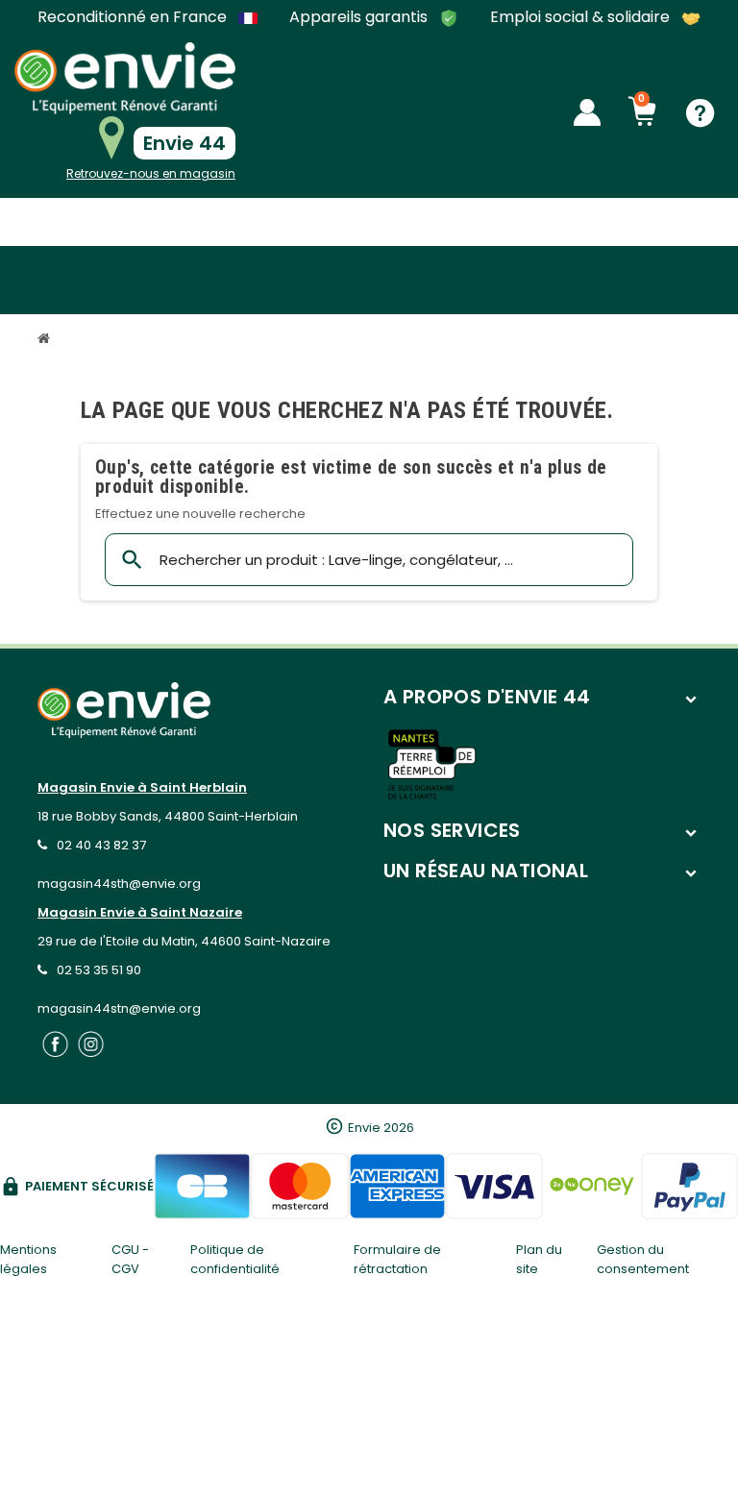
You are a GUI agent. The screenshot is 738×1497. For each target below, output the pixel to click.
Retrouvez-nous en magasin (150, 173)
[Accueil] (46, 340)
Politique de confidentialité (235, 1259)
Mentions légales (28, 1259)
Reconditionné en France (134, 17)
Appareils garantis (360, 18)
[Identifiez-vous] (587, 112)
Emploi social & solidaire (582, 18)
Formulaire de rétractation (397, 1259)
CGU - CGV (130, 1259)
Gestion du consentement (643, 1259)
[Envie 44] (124, 78)
